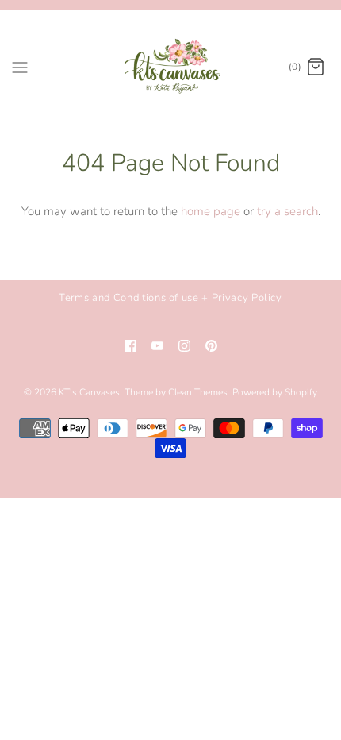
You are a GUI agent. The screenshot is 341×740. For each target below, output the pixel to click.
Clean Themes (198, 392)
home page (210, 211)
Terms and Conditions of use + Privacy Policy (170, 298)
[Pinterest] (211, 346)
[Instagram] (184, 346)
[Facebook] (130, 346)
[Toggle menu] (20, 67)
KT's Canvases (89, 392)
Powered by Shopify (274, 392)
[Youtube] (157, 346)
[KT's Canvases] (170, 67)
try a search (287, 211)
